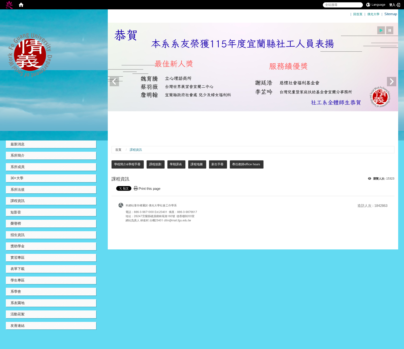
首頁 (118, 149)
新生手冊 (217, 164)
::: (348, 12)
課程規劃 (155, 164)
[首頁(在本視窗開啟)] (21, 4)
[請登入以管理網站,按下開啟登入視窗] (9, 4)
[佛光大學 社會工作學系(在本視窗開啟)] (51, 55)
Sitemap (390, 14)
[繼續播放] (381, 30)
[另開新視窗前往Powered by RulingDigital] (122, 205)
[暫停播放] (389, 30)
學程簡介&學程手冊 (127, 164)
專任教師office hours (246, 164)
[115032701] (253, 67)
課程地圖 (197, 164)
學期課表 (176, 164)
